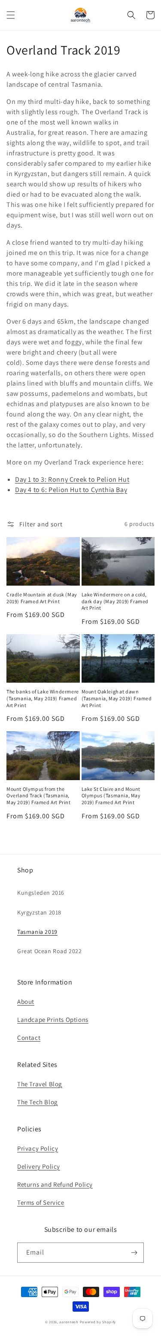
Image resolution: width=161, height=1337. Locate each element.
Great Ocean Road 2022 (49, 951)
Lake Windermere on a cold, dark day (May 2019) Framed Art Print (115, 601)
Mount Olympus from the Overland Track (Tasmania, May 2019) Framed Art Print (38, 795)
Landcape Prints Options (52, 1019)
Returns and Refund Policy (55, 1184)
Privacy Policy (37, 1148)
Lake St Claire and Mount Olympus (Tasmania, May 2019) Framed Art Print (111, 795)
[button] (10, 15)
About (25, 1001)
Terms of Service (40, 1202)
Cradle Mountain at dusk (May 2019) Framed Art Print (41, 598)
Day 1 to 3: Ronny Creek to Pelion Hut (72, 479)
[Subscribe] (134, 1253)
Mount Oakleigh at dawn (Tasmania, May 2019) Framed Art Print (117, 698)
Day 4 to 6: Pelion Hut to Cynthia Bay (71, 489)
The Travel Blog (39, 1084)
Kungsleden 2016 (40, 892)
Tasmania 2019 (37, 932)
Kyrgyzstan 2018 (39, 912)
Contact (28, 1037)
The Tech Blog (37, 1102)
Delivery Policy (38, 1166)
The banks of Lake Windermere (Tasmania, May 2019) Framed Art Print (42, 698)
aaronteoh (68, 1321)
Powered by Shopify (98, 1321)
